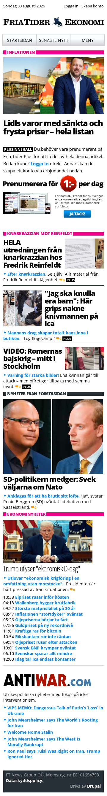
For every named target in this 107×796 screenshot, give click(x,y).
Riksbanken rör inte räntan (43, 636)
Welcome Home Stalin (30, 732)
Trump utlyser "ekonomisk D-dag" (41, 568)
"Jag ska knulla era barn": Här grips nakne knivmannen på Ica (71, 308)
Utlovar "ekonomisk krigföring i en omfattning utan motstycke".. (41, 581)
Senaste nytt (53, 40)
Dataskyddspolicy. (24, 780)
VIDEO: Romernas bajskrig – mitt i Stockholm (32, 358)
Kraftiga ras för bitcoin (38, 631)
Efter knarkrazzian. (26, 274)
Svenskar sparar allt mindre (43, 653)
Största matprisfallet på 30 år (45, 608)
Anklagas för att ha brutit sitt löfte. (43, 496)
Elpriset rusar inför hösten (42, 597)
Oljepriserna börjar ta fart (41, 619)
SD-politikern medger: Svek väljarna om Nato (49, 482)
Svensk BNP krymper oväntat (45, 648)
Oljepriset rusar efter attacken (46, 642)
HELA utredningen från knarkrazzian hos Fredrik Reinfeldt (32, 253)
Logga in (40, 163)
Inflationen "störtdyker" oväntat (49, 614)
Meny (88, 40)
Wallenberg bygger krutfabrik (45, 603)
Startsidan (19, 40)
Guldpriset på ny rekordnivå (44, 625)
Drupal (94, 786)
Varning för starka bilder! (33, 375)
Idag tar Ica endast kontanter (45, 659)
